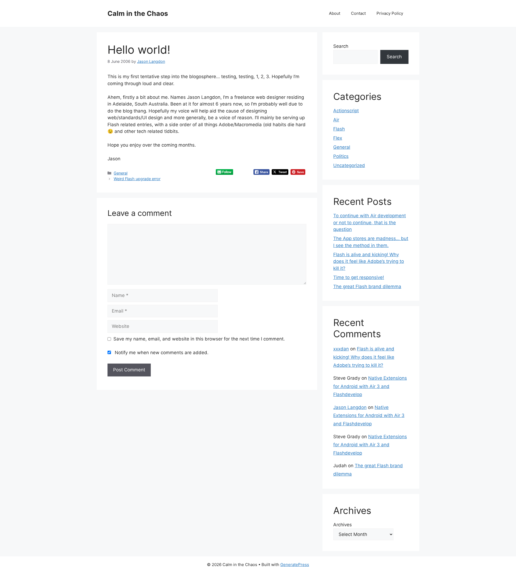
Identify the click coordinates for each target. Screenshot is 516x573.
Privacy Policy (390, 13)
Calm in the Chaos (138, 13)
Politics (341, 156)
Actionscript (346, 110)
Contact (358, 13)
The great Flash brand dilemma (367, 286)
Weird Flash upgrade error (137, 178)
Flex (337, 138)
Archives (342, 524)
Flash (339, 129)
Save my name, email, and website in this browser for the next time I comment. (199, 339)
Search (340, 46)
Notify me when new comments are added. (162, 352)
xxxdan (341, 348)
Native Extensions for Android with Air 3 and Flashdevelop (370, 386)
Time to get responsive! (358, 277)
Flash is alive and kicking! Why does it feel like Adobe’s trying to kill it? (368, 261)
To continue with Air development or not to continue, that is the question (369, 222)
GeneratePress (294, 564)
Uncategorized (349, 165)
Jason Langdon (350, 407)
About (334, 13)
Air (336, 119)
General (120, 173)
